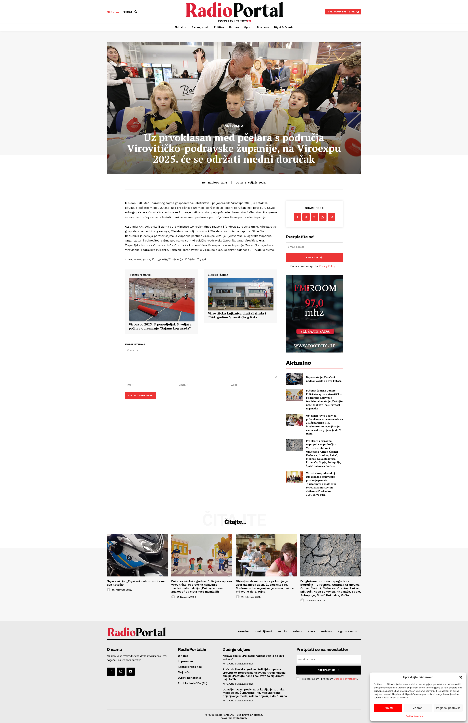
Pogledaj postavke (448, 708)
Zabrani (418, 708)
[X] (306, 217)
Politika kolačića (414, 716)
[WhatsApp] (323, 217)
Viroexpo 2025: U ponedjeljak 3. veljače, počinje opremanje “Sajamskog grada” (160, 326)
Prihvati (388, 708)
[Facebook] (297, 217)
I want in (312, 257)
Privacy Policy (327, 266)
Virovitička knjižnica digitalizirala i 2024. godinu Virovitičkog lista (237, 315)
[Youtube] (131, 672)
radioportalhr (217, 182)
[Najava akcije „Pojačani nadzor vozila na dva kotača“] (294, 379)
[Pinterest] (314, 217)
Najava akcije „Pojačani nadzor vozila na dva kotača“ (324, 379)
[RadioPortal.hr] (234, 11)
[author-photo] (109, 590)
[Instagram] (121, 672)
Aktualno (234, 125)
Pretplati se (326, 670)
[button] (461, 677)
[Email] (331, 217)
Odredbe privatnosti (345, 678)
